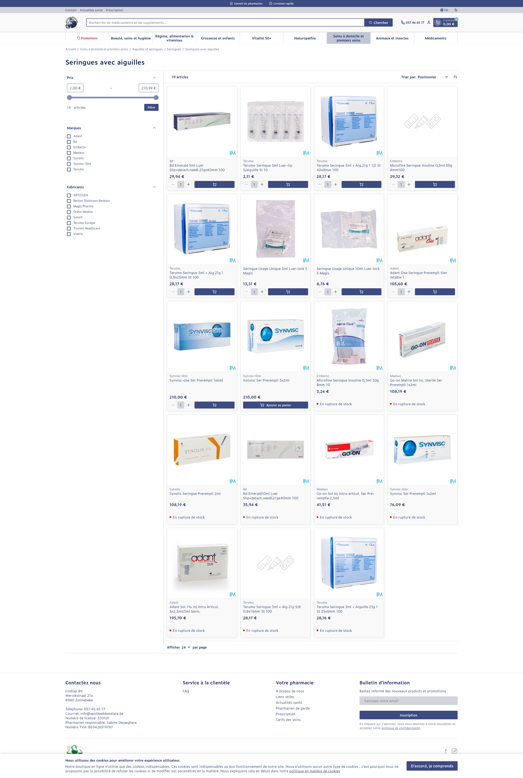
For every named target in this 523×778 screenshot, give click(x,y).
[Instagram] (454, 751)
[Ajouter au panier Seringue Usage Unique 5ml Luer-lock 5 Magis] (288, 291)
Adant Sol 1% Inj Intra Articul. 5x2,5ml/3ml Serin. (194, 609)
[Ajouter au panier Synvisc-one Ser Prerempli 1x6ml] (214, 405)
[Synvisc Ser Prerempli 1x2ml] (422, 450)
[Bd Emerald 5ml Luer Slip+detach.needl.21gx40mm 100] (202, 121)
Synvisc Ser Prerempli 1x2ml (413, 493)
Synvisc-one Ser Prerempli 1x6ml (196, 380)
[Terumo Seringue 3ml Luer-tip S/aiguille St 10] (276, 121)
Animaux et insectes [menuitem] (395, 39)
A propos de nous (290, 691)
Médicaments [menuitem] (441, 39)
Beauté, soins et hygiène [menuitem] (131, 39)
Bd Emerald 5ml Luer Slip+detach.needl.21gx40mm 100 (197, 167)
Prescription (114, 10)
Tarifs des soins (288, 719)
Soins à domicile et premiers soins (104, 49)
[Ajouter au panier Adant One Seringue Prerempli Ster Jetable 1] (435, 291)
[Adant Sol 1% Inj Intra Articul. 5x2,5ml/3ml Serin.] (202, 563)
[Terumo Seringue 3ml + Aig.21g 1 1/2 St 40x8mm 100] (349, 121)
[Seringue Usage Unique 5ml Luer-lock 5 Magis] (276, 229)
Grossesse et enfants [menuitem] (220, 39)
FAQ (186, 691)
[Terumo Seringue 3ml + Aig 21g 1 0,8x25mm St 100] (202, 229)
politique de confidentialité (400, 728)
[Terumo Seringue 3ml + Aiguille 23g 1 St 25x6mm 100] (349, 563)
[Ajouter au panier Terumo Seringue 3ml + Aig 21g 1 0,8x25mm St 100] (214, 291)
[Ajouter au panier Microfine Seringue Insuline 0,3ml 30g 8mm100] (435, 184)
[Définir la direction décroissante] (455, 77)
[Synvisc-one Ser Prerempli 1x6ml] (202, 336)
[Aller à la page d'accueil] (71, 22)
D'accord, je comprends (432, 766)
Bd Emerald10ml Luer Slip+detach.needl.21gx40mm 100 (270, 495)
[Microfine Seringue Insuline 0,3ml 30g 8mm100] (422, 121)
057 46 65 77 (94, 708)
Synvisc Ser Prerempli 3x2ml (266, 380)
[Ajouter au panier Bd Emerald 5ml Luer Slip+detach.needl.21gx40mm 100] (214, 184)
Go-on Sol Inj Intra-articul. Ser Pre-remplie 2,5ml (345, 495)
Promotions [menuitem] (89, 38)
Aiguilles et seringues (147, 49)
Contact (71, 10)
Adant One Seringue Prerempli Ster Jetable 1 (418, 275)
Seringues (174, 49)
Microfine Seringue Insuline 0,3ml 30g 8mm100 (421, 167)
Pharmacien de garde (293, 708)
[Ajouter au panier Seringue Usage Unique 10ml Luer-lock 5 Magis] (362, 291)
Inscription (408, 715)
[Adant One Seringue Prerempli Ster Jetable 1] (422, 229)
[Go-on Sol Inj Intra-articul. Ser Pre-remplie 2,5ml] (349, 450)
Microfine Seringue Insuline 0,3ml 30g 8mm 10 (348, 382)
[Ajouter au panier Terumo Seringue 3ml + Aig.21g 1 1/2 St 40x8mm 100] (362, 184)
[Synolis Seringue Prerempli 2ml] (202, 450)
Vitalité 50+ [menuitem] (267, 39)
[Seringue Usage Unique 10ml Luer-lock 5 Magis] (349, 229)
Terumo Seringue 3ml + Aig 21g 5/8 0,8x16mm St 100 (272, 609)
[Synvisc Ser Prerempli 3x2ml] (276, 336)
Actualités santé (91, 10)
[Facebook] (446, 751)
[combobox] (225, 22)
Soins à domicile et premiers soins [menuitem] (351, 38)
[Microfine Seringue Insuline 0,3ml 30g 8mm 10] (349, 336)
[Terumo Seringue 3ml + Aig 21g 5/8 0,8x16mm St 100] (276, 563)
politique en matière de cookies (314, 770)
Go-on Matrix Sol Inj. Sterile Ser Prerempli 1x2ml (416, 382)
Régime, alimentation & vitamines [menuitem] (175, 38)
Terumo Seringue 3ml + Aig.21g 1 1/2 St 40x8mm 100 (349, 167)
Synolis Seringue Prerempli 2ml (195, 493)
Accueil (70, 49)
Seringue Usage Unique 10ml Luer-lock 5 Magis (348, 270)
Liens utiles (285, 696)
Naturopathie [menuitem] (310, 39)
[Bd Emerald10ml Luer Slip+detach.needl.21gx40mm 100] (276, 450)
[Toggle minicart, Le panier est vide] (437, 22)
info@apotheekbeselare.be (101, 713)
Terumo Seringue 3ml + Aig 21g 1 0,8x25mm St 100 (196, 275)
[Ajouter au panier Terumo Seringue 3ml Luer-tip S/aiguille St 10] (288, 184)
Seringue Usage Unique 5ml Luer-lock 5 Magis (275, 270)
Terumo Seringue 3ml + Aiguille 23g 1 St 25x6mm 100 (347, 609)
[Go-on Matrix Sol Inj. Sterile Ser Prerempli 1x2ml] (422, 336)
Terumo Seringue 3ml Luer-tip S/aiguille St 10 (267, 167)
